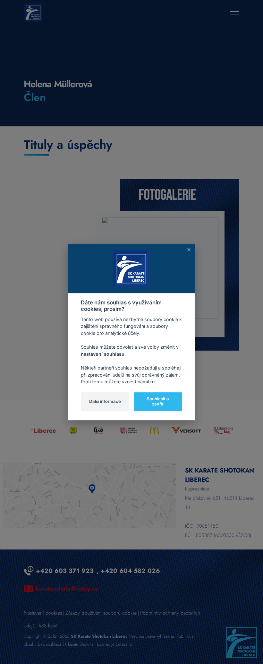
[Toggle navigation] (234, 12)
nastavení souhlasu (102, 354)
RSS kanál (48, 625)
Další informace (105, 401)
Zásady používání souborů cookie (101, 613)
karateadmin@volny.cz (67, 588)
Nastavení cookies (43, 613)
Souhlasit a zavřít (158, 401)
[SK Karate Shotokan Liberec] (241, 642)
